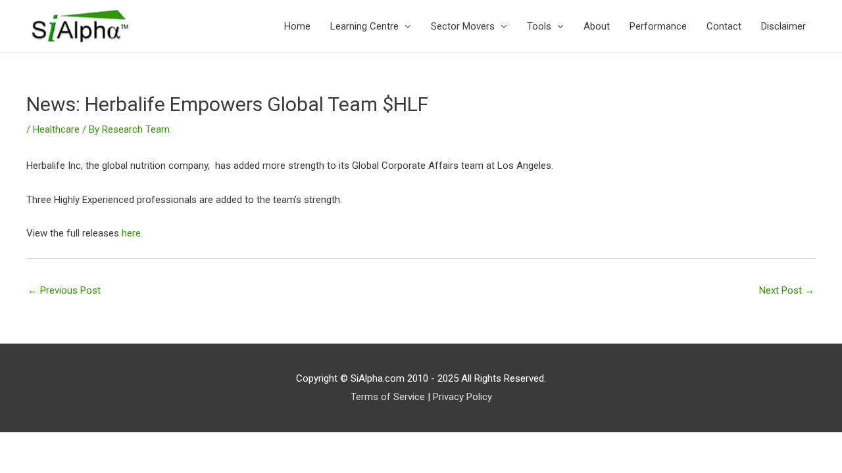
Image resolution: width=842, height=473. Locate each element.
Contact (723, 26)
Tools (539, 26)
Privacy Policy (462, 397)
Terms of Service (388, 397)
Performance (658, 26)
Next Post (786, 290)
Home (297, 26)
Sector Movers (463, 26)
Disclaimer (783, 26)
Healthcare (56, 129)
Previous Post (64, 290)
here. (132, 233)
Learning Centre (364, 26)
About (596, 26)
